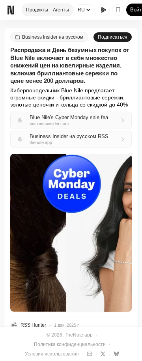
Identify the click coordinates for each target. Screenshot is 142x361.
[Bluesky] (115, 353)
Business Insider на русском (52, 37)
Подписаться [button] (112, 37)
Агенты (61, 10)
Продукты (37, 10)
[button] (71, 233)
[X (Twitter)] (102, 353)
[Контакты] (88, 353)
